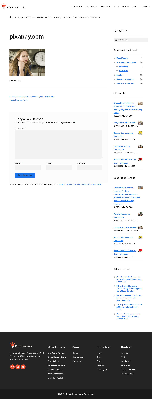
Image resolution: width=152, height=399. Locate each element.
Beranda (15, 17)
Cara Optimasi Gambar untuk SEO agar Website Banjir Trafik (129, 307)
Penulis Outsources (125, 84)
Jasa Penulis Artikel (125, 79)
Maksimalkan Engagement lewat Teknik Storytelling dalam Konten (127, 316)
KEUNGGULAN (91, 6)
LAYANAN (76, 6)
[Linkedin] (23, 366)
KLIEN (116, 6)
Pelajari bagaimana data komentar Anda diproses (80, 184)
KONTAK (125, 6)
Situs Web (81, 163)
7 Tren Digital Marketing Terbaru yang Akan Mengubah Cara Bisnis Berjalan (129, 288)
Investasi (123, 67)
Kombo (119, 75)
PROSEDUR (105, 6)
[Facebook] (12, 366)
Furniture (123, 71)
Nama (18, 163)
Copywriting (26, 17)
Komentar (20, 128)
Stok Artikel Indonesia (126, 62)
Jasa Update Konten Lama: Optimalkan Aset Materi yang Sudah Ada (129, 279)
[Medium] (17, 366)
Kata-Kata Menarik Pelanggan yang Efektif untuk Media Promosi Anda (61, 17)
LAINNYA (144, 6)
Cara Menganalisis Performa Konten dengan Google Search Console (128, 297)
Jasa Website (122, 58)
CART (135, 6)
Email (49, 163)
